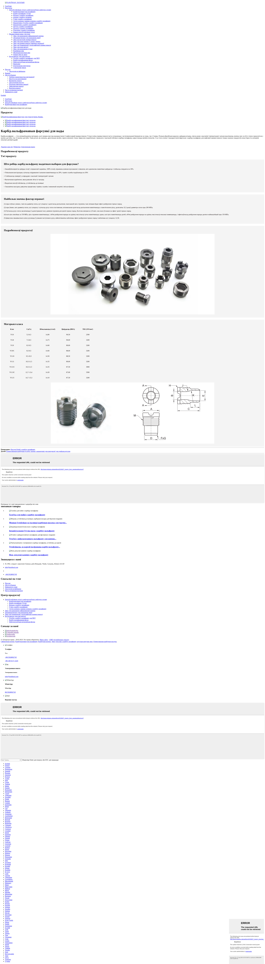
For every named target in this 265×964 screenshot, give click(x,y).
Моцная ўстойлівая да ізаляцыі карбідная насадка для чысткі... (38, 523)
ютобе (13, 636)
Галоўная (8, 6)
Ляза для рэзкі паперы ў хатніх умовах (26, 41)
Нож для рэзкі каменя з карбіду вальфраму (28, 555)
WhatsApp (16, 147)
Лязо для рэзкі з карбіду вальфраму (64, 641)
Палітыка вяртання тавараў (18, 84)
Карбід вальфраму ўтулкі (22, 13)
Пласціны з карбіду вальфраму (24, 30)
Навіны (7, 73)
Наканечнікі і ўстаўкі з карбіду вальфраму (28, 23)
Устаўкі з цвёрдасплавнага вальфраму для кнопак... (32, 539)
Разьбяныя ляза (18, 51)
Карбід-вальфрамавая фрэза (23, 60)
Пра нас (8, 69)
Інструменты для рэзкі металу (19, 56)
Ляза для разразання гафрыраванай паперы (28, 36)
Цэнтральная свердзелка (21, 66)
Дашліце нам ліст (7, 147)
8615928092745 (10, 692)
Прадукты (8, 8)
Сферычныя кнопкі (7, 641)
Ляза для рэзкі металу (20, 47)
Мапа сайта (44, 640)
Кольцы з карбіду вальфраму (23, 15)
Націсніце (16, 64)
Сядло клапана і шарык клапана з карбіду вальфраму (32, 21)
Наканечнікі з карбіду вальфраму (25, 25)
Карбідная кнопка (44, 641)
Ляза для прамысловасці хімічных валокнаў (28, 43)
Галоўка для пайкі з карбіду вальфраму (27, 515)
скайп (13, 634)
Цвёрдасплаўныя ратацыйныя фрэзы (26, 62)
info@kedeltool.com (11, 567)
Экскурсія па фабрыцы (17, 71)
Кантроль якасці (15, 88)
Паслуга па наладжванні (17, 79)
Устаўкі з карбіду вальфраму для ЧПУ (26, 58)
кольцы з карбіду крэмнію (22, 17)
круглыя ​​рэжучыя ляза (85, 641)
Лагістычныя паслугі (16, 82)
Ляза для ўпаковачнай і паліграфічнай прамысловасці (32, 45)
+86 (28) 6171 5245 (11, 661)
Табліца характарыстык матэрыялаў (21, 77)
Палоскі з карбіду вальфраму (23, 28)
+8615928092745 (11, 574)
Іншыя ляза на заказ (20, 54)
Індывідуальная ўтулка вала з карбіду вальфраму (32, 531)
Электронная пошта (28, 147)
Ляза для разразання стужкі (22, 49)
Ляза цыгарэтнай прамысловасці (24, 40)
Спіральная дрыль (19, 67)
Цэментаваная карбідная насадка (105, 641)
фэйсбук (15, 630)
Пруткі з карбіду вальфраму (23, 26)
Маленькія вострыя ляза (21, 53)
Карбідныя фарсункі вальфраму (24, 12)
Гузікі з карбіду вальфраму (22, 19)
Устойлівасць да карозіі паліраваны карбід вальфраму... (34, 547)
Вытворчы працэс (15, 81)
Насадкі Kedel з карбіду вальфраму (23, 449)
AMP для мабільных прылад (59, 640)
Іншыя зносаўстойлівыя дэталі (24, 32)
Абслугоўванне (10, 75)
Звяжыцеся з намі (11, 92)
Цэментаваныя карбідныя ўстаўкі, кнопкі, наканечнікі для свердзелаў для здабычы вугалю (38, 451)
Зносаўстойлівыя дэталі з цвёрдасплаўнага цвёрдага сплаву (30, 10)
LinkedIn (16, 632)
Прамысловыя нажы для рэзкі (19, 34)
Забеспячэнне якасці (16, 86)
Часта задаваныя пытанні (14, 90)
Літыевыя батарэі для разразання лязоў (27, 38)
